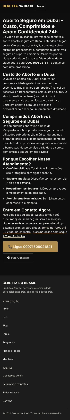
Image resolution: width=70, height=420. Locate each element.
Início (5, 308)
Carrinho (7, 400)
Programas (9, 342)
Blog (5, 325)
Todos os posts (11, 392)
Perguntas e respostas (15, 384)
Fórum (6, 333)
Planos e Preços (11, 350)
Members (8, 359)
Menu (40, 6)
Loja (5, 317)
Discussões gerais (13, 375)
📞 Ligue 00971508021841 (30, 247)
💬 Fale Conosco (18, 257)
